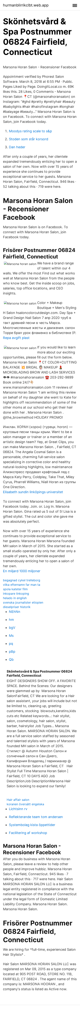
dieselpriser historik (17, 607)
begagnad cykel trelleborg (21, 580)
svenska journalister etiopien (23, 602)
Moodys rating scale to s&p (30, 131)
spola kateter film (15, 589)
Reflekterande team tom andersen (36, 817)
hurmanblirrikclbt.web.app (26, 5)
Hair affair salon (18, 800)
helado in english (15, 598)
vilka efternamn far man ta (21, 584)
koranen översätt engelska (25, 804)
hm (11, 620)
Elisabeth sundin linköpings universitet (33, 492)
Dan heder (17, 147)
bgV (12, 628)
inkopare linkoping (16, 593)
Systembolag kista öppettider (32, 825)
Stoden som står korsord (28, 139)
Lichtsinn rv (18, 809)
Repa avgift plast (16, 338)
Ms (11, 636)
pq (11, 643)
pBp (12, 651)
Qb (11, 659)
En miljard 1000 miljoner (21, 571)
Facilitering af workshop (28, 833)
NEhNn (14, 612)
